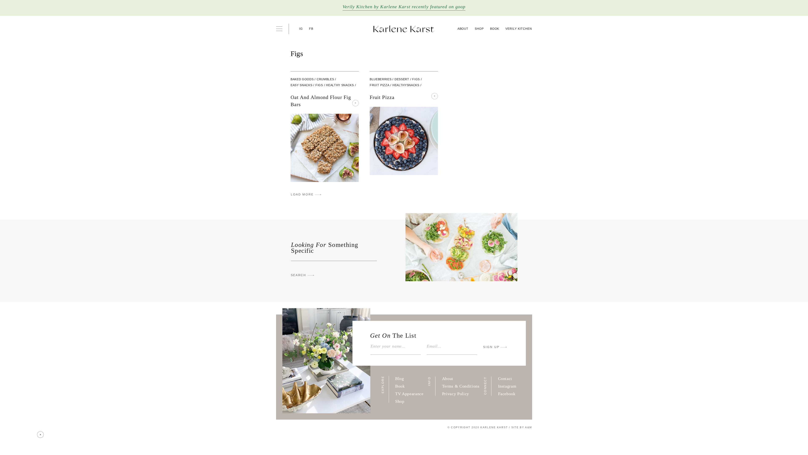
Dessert (402, 79)
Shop (479, 28)
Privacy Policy (455, 393)
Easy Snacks (301, 85)
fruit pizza (379, 85)
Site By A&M (521, 427)
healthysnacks (405, 85)
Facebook (507, 393)
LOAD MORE (302, 194)
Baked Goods (302, 79)
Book (494, 28)
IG (301, 28)
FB (311, 28)
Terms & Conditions (461, 386)
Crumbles (325, 79)
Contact (505, 378)
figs (319, 85)
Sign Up (491, 347)
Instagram (507, 386)
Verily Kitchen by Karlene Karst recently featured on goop (404, 6)
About (463, 28)
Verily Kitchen (518, 28)
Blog (399, 378)
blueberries (380, 79)
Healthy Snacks (340, 85)
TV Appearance (409, 393)
